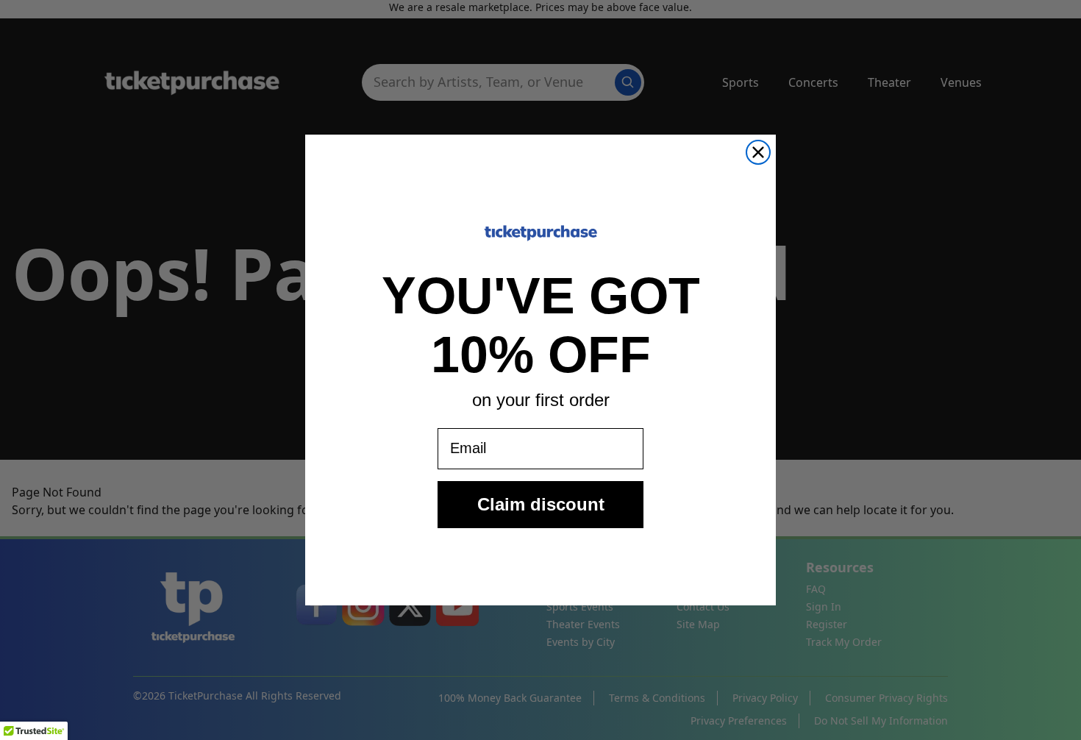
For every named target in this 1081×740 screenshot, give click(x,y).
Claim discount (540, 504)
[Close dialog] (758, 152)
